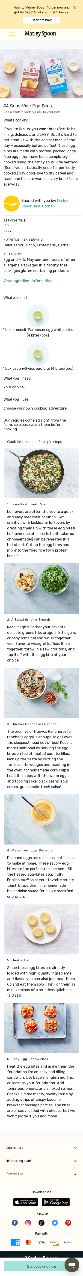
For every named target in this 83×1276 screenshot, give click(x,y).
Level (8, 225)
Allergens (12, 254)
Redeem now (42, 20)
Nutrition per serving (23, 239)
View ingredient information (28, 281)
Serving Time (14, 220)
